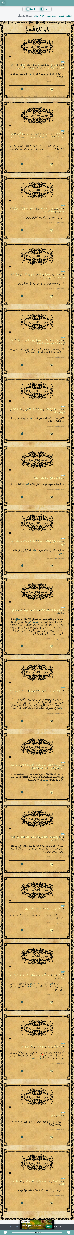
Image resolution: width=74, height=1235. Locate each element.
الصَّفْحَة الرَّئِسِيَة (65, 16)
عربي (45, 9)
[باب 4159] (68, 1233)
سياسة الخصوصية (15, 1226)
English (32, 9)
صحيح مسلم (51, 16)
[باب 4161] (5, 1233)
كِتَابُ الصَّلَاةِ (39, 16)
